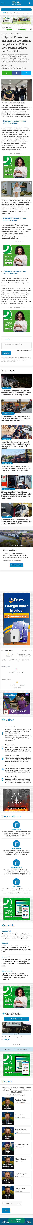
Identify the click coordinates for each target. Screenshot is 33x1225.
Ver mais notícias (16, 565)
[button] (13, 1044)
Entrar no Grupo (18, 1220)
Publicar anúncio (17, 1019)
